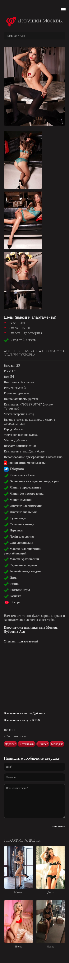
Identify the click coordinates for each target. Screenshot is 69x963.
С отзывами (26, 744)
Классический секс (22, 475)
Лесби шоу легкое (21, 536)
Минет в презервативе (25, 487)
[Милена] (18, 867)
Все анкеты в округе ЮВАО (23, 720)
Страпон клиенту (21, 524)
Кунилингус (17, 518)
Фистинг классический (25, 506)
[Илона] (18, 921)
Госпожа (15, 596)
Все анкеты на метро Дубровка (24, 713)
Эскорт (15, 602)
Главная (12, 36)
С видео (42, 744)
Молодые (57, 744)
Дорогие (10, 744)
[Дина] (50, 867)
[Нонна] (50, 921)
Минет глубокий (20, 500)
